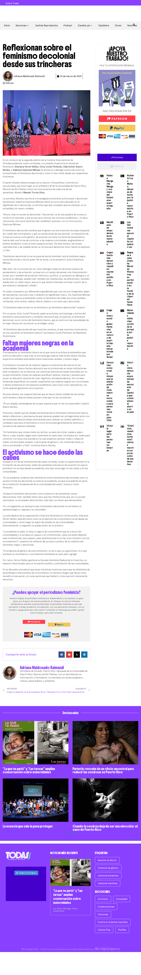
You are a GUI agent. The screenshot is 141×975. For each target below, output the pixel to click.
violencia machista (107, 883)
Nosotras (132, 25)
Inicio (7, 25)
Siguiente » (71, 832)
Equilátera (104, 25)
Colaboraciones (106, 906)
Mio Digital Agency (107, 949)
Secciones (21, 25)
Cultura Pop (104, 929)
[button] (62, 654)
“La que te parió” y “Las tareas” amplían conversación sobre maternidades (29, 770)
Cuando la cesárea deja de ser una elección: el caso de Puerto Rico (105, 828)
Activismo (103, 899)
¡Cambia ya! (84, 25)
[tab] (117, 157)
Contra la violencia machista (113, 922)
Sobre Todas (12, 3)
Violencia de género (108, 868)
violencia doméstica (108, 875)
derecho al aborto (107, 860)
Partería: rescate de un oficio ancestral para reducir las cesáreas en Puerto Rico (103, 770)
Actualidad (121, 899)
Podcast (67, 25)
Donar (118, 25)
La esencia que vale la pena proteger (28, 826)
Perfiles (122, 929)
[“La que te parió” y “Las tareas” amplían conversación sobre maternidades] (70, 872)
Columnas (103, 914)
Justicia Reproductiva (46, 25)
